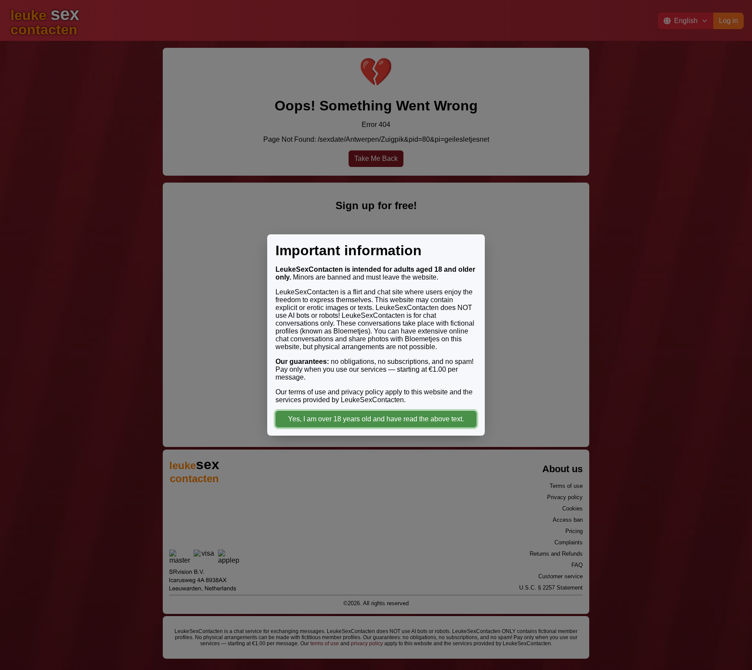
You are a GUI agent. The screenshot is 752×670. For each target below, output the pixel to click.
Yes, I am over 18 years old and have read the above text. (376, 419)
